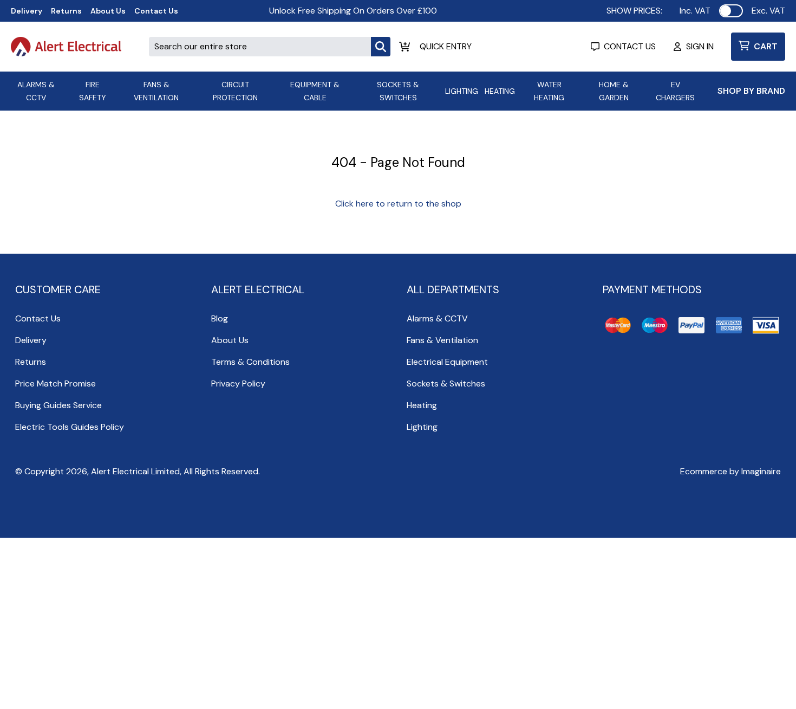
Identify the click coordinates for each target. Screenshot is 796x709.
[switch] (731, 10)
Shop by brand (751, 90)
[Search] (380, 46)
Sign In (700, 46)
